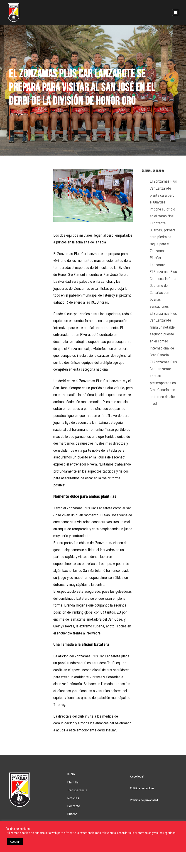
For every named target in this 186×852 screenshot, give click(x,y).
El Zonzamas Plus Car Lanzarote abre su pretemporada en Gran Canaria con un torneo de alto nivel (163, 382)
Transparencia (77, 790)
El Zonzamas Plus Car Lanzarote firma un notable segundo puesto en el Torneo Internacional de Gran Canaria (163, 334)
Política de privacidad (144, 800)
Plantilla (72, 782)
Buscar (72, 814)
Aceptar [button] (15, 841)
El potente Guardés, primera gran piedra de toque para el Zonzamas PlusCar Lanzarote (163, 243)
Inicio (71, 774)
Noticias (22, 114)
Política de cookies (142, 788)
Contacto (73, 806)
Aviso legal (137, 776)
